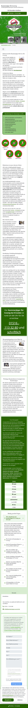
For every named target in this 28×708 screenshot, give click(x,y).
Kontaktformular (7, 104)
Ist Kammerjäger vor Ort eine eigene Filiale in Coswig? (13, 582)
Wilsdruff (10, 474)
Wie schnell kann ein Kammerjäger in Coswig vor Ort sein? (13, 518)
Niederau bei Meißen (8, 471)
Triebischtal (16, 474)
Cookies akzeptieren (15, 627)
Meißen (11, 473)
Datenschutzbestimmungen (14, 673)
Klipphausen (6, 473)
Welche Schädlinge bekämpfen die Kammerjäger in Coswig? (14, 557)
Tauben (21, 454)
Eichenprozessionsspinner (9, 204)
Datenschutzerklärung (8, 695)
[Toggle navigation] (3, 49)
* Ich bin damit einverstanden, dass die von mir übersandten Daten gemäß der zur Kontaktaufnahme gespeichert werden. (15, 673)
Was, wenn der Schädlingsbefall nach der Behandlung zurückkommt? (13, 577)
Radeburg (14, 478)
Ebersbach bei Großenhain (13, 476)
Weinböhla (20, 469)
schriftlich (14, 332)
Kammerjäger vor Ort (6, 45)
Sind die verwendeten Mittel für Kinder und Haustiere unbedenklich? (13, 563)
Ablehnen (19, 700)
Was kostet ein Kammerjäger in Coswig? (13, 539)
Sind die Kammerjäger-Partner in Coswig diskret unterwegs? (14, 545)
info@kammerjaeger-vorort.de (12, 609)
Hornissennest (18, 70)
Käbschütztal (6, 478)
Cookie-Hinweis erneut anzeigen (12, 630)
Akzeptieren (8, 700)
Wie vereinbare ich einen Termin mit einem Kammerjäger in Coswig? (13, 570)
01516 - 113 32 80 (15, 13)
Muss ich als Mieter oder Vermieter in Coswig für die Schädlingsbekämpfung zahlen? (13, 551)
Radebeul (16, 471)
